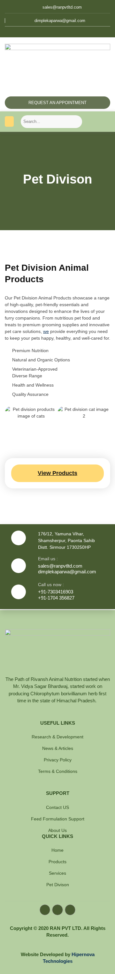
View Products (57, 473)
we (46, 331)
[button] (9, 121)
